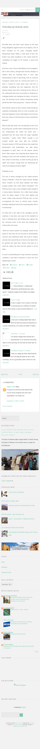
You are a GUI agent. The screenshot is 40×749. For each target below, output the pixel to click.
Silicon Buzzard (8, 620)
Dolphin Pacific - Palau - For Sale (19, 609)
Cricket (5, 22)
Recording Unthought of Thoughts (21, 350)
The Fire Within (8, 645)
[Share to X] (11, 272)
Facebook (14, 265)
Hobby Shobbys (8, 632)
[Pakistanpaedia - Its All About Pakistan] (20, 550)
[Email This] (7, 272)
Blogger (23, 707)
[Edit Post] (3, 37)
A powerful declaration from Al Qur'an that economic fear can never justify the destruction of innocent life (21, 599)
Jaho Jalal (18, 723)
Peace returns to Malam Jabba (10, 501)
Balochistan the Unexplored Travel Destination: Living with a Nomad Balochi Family (17, 432)
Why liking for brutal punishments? (20, 317)
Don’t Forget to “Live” (17, 283)
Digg (14, 268)
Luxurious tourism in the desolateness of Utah (22, 505)
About (3, 562)
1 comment (7, 34)
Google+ (30, 265)
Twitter (22, 265)
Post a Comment (7, 406)
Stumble (6, 268)
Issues (11, 22)
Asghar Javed (11, 387)
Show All (37, 651)
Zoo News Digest (8, 608)
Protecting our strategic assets (15, 26)
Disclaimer (4, 567)
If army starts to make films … (17, 492)
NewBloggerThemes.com (20, 726)
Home (20, 374)
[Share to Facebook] (12, 272)
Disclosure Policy (6, 572)
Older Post (36, 374)
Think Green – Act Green (18, 334)
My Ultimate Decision (10, 596)
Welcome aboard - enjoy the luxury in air (12, 514)
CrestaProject (17, 724)
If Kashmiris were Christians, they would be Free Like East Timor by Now (18, 647)
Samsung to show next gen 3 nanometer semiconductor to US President (21, 623)
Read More (6, 295)
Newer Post (4, 374)
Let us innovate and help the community (12, 527)
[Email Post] (4, 272)
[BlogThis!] (9, 272)
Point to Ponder (21, 22)
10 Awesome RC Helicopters (18, 634)
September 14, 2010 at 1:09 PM (15, 401)
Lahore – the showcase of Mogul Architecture (21, 519)
